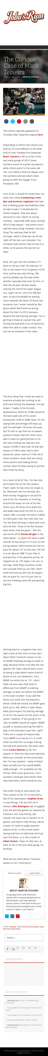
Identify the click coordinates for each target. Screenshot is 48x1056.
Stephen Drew (35, 798)
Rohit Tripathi (24, 1051)
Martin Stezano (31, 77)
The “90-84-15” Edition (29, 1020)
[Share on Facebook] (6, 123)
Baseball (13, 926)
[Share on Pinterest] (19, 123)
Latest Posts (34, 873)
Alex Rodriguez (20, 806)
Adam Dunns (10, 841)
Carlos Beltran (17, 749)
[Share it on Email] (25, 123)
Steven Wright (29, 534)
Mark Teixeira (11, 156)
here (40, 134)
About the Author (14, 873)
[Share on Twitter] (12, 123)
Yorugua (10, 1008)
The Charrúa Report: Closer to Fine (29, 1015)
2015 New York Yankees (30, 926)
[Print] (32, 123)
